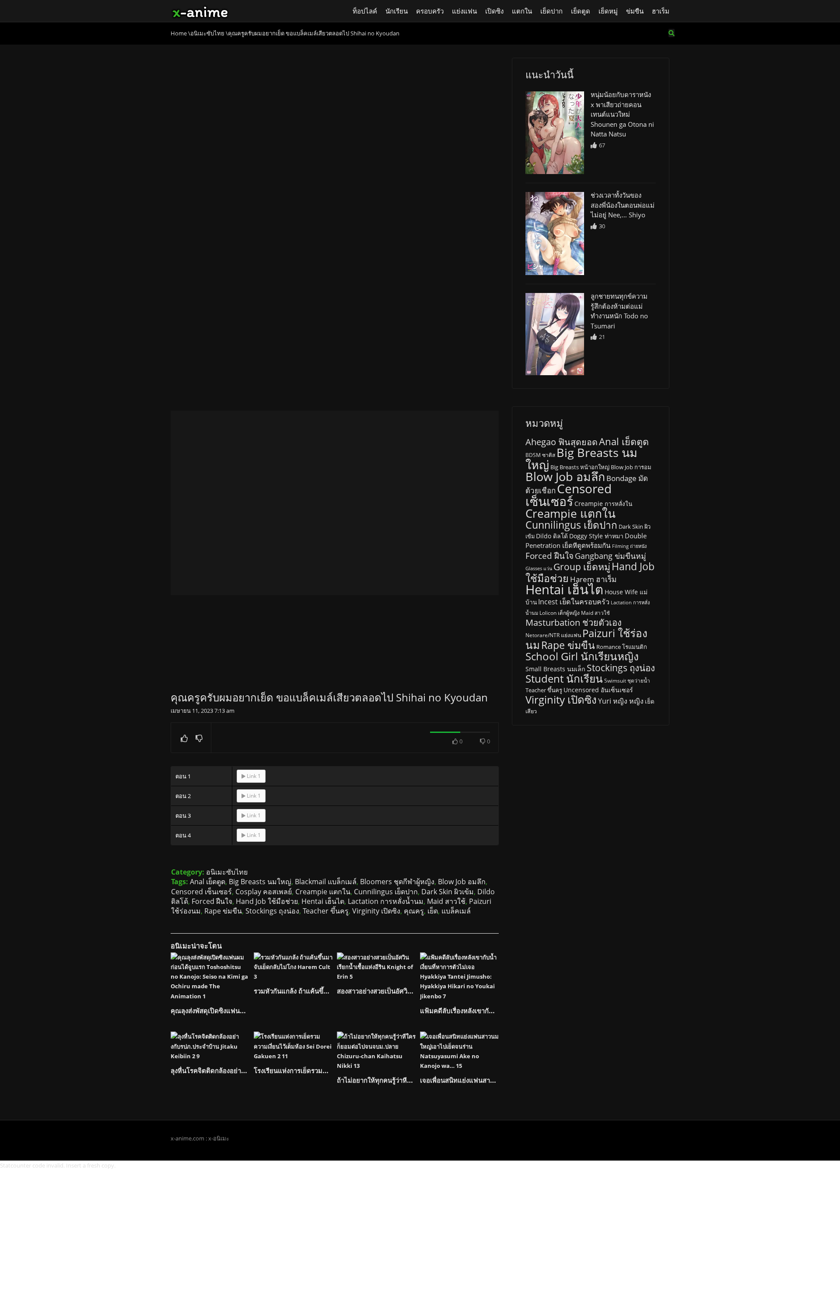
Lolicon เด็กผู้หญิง (559, 613)
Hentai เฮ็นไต (322, 901)
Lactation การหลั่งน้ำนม (386, 901)
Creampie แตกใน (322, 891)
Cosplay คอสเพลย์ (263, 891)
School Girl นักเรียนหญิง (582, 656)
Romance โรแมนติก (621, 647)
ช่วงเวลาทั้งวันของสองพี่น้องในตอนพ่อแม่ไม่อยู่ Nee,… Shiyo (622, 205)
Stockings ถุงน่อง (272, 911)
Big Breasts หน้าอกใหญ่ (579, 467)
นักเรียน (396, 11)
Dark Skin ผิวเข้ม (447, 891)
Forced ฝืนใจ (212, 901)
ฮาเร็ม (660, 11)
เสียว (531, 711)
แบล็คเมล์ (456, 911)
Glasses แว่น (538, 568)
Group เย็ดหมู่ (581, 566)
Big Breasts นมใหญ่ (260, 881)
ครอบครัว (430, 11)
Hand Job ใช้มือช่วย (267, 901)
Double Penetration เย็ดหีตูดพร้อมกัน (586, 540)
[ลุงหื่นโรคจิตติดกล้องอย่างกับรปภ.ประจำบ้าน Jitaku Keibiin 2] (210, 1046)
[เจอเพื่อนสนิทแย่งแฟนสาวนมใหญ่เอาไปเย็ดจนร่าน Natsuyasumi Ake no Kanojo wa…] (459, 1051)
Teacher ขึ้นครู (326, 911)
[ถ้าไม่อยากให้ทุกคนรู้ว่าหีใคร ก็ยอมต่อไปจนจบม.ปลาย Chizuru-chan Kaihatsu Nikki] (376, 1051)
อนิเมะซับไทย (227, 872)
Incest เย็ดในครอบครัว (573, 602)
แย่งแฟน (464, 11)
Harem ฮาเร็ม (593, 579)
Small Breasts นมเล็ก (555, 669)
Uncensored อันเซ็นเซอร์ (598, 690)
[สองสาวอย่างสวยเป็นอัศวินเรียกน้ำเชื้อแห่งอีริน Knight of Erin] (376, 966)
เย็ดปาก (551, 11)
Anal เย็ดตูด (207, 881)
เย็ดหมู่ (608, 11)
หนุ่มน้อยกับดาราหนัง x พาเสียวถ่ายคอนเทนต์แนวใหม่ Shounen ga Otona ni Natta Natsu (622, 114)
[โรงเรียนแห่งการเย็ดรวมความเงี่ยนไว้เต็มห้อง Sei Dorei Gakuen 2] (293, 1046)
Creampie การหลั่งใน (603, 504)
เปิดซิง (494, 11)
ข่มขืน (635, 11)
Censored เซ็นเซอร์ (201, 891)
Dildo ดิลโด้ (552, 536)
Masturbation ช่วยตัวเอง (573, 622)
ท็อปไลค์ (365, 11)
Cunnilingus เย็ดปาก (386, 891)
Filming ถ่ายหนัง (629, 546)
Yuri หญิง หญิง (621, 701)
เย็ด (432, 911)
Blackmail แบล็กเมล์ (326, 881)
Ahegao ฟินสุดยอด (561, 442)
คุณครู (414, 911)
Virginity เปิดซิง (376, 911)
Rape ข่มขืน (223, 911)
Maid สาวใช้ (446, 901)
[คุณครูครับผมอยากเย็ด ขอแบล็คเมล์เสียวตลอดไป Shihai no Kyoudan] (554, 132)
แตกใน (522, 11)
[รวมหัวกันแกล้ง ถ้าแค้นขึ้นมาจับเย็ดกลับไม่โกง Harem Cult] (293, 966)
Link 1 (253, 776)
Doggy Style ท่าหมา (596, 536)
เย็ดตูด (580, 11)
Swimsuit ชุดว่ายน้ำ (627, 680)
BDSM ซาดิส (540, 455)
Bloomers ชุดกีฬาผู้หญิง (397, 881)
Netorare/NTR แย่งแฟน (553, 635)
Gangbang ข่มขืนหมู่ (610, 556)
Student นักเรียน (564, 678)
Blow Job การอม (631, 467)
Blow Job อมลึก (462, 881)
